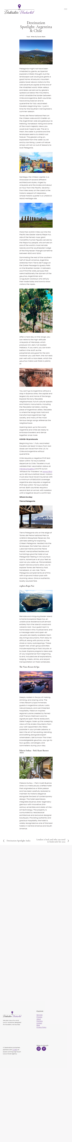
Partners (40, 1021)
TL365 (14, 1049)
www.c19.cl (47, 472)
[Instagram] (39, 1049)
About (39, 1019)
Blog (38, 1025)
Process (39, 1017)
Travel (28, 36)
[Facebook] (44, 1049)
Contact (39, 1023)
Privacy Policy (41, 1027)
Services (39, 1015)
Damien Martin (41, 36)
